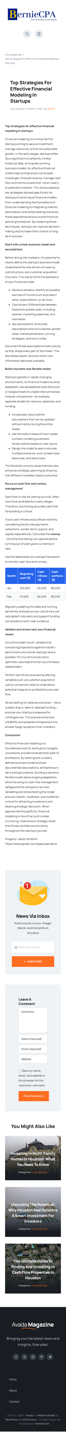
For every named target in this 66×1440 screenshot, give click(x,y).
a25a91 (51, 108)
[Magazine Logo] (33, 1322)
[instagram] (33, 1357)
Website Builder (46, 1415)
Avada (29, 1415)
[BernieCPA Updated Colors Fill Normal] (33, 6)
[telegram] (50, 1357)
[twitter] (24, 1357)
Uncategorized (39, 1172)
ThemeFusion (42, 1423)
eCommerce (30, 1419)
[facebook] (16, 1357)
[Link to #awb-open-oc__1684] (39, 34)
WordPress (12, 1419)
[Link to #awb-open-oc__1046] (27, 34)
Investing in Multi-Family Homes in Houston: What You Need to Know (33, 1159)
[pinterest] (41, 1357)
